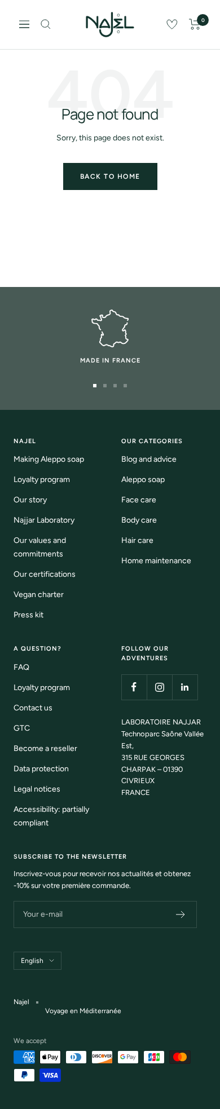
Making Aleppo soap (49, 459)
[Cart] (195, 24)
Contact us (33, 708)
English (32, 961)
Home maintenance (156, 560)
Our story (30, 500)
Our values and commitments (40, 547)
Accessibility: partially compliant (51, 816)
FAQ (21, 667)
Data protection (41, 769)
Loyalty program (42, 479)
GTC (22, 728)
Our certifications (45, 574)
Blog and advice (149, 459)
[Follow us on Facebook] (134, 687)
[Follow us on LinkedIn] (184, 687)
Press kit (28, 615)
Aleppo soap (143, 479)
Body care (139, 520)
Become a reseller (45, 748)
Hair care (137, 540)
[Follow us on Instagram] (159, 687)
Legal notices (37, 789)
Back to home (110, 176)
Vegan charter (39, 594)
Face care (138, 500)
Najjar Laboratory (44, 520)
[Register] (181, 914)
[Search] (46, 24)
